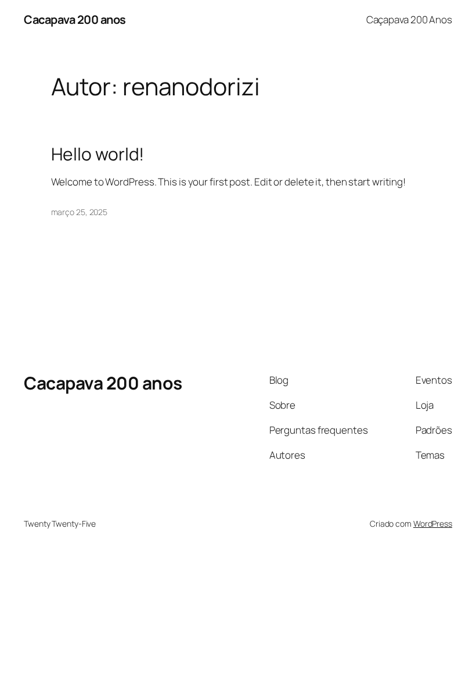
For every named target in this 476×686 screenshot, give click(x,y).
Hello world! (98, 154)
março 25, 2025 (79, 211)
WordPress (432, 523)
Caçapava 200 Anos (409, 19)
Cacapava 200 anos (75, 19)
